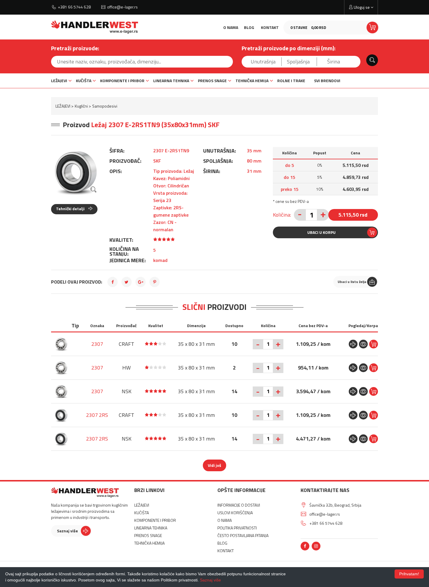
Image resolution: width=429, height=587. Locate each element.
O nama (230, 27)
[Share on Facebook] (112, 282)
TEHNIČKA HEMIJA (252, 80)
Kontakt (270, 27)
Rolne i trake (291, 80)
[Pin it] (154, 282)
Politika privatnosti (237, 528)
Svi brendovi (327, 80)
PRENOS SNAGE (212, 80)
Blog (249, 27)
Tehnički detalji (71, 209)
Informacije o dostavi (238, 505)
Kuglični (81, 106)
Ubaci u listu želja (352, 281)
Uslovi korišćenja (235, 513)
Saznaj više (67, 531)
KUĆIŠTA (83, 80)
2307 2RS (97, 415)
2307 (97, 344)
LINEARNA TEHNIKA (171, 80)
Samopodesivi (104, 106)
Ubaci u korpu (321, 232)
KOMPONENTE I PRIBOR (122, 80)
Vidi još (214, 465)
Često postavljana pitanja (242, 535)
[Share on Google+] (140, 282)
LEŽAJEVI (59, 80)
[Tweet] (126, 282)
